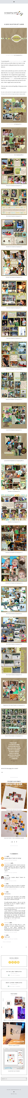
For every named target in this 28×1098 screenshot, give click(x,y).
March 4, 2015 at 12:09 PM (10, 872)
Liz (5, 883)
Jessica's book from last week (16, 61)
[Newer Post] (1, 947)
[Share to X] (12, 842)
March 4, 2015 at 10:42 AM (10, 860)
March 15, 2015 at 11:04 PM (10, 939)
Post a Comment (7, 942)
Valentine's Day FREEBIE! (14, 1071)
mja (5, 856)
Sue (5, 875)
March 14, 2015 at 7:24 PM (10, 932)
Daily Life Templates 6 (10, 124)
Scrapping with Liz (16, 1089)
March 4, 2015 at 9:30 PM (10, 889)
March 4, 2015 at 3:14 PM (10, 880)
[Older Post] (26, 947)
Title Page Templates (10, 55)
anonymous (7, 863)
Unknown (6, 922)
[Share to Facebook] (14, 842)
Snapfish (12, 78)
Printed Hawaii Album (14, 1045)
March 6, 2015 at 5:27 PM (10, 919)
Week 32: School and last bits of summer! (14, 1020)
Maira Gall (14, 1093)
